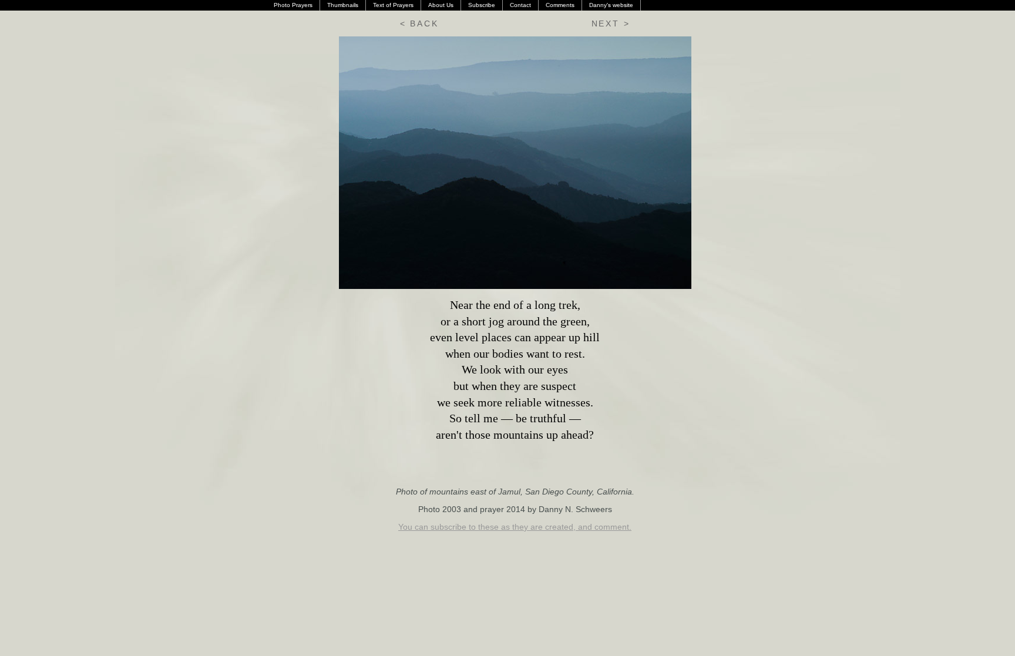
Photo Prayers (293, 5)
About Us (440, 5)
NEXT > (610, 23)
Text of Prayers (393, 5)
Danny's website (611, 5)
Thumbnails (342, 5)
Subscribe (481, 5)
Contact (520, 5)
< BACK (419, 23)
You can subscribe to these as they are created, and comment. (514, 526)
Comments (560, 5)
